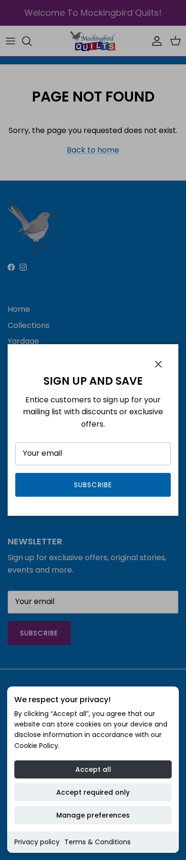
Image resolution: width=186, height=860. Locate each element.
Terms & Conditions (97, 842)
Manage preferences (93, 815)
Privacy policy (37, 842)
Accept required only (93, 792)
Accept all (93, 769)
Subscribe (93, 485)
